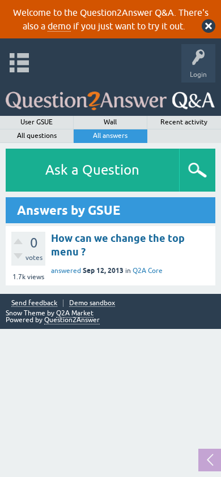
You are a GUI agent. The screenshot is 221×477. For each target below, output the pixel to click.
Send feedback (34, 303)
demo (59, 26)
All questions (37, 136)
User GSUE (36, 122)
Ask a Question (92, 169)
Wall (110, 122)
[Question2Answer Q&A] (110, 96)
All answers (110, 136)
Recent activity (183, 122)
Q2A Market (75, 313)
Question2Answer (72, 320)
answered (66, 271)
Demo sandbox (92, 303)
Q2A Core (148, 271)
